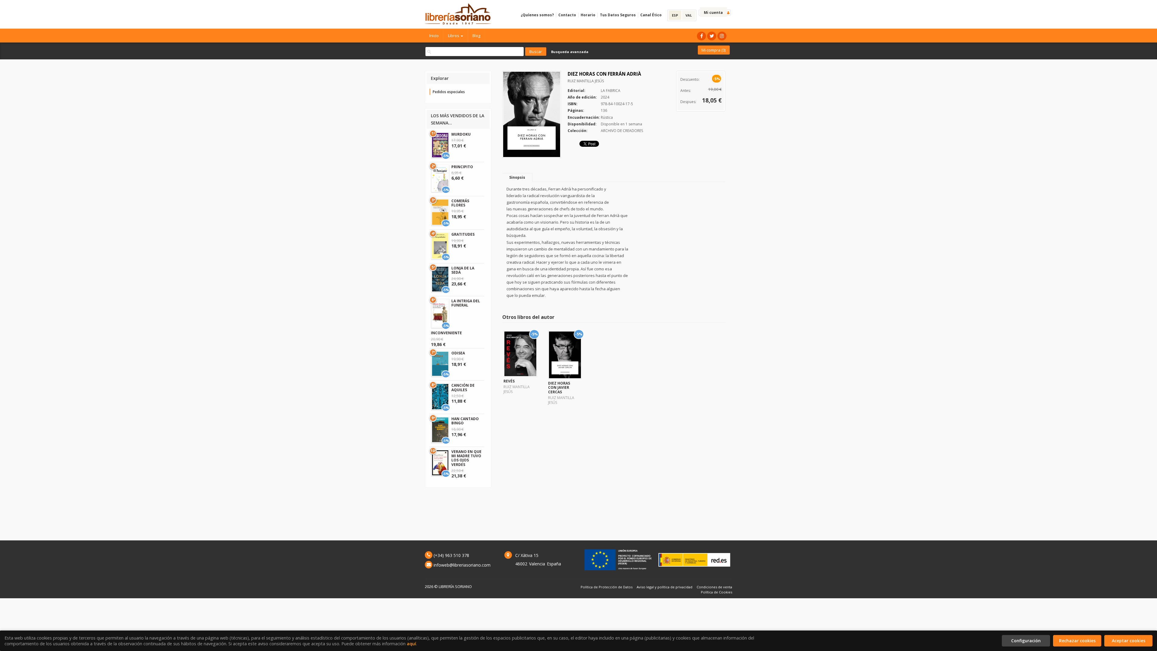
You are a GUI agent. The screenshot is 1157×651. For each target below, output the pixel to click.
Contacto (567, 14)
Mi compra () (713, 50)
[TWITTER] (711, 36)
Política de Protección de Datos (606, 587)
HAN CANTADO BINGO (465, 421)
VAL (688, 15)
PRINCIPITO (462, 166)
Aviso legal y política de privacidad (664, 587)
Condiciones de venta (714, 587)
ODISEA (458, 353)
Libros (454, 35)
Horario (588, 14)
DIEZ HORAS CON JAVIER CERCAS (559, 388)
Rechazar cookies (1077, 640)
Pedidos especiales (449, 91)
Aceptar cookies (1128, 640)
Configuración (1026, 640)
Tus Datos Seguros (618, 14)
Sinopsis (517, 177)
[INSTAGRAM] (721, 36)
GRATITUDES (463, 234)
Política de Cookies (716, 592)
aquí (411, 643)
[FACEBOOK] (701, 36)
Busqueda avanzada (569, 51)
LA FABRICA (610, 90)
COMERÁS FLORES (460, 203)
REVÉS (509, 381)
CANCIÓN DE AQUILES (463, 387)
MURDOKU (461, 134)
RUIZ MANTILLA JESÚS (586, 80)
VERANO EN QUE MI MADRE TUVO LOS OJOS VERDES (466, 458)
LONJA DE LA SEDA (462, 270)
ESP (675, 15)
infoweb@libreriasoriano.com (462, 565)
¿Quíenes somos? (537, 14)
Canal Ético (651, 14)
